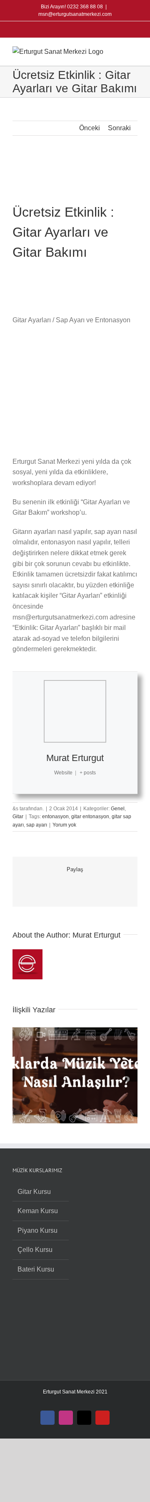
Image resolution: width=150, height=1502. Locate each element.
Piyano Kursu (38, 1230)
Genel (118, 809)
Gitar (17, 816)
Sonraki (119, 127)
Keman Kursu (38, 1210)
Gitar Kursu (34, 1191)
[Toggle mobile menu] (134, 50)
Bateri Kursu (36, 1269)
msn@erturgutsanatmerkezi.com (75, 14)
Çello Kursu (35, 1249)
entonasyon (55, 816)
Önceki (89, 127)
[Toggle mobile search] (119, 50)
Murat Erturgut (75, 758)
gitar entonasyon (90, 816)
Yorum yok (64, 825)
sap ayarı (36, 825)
